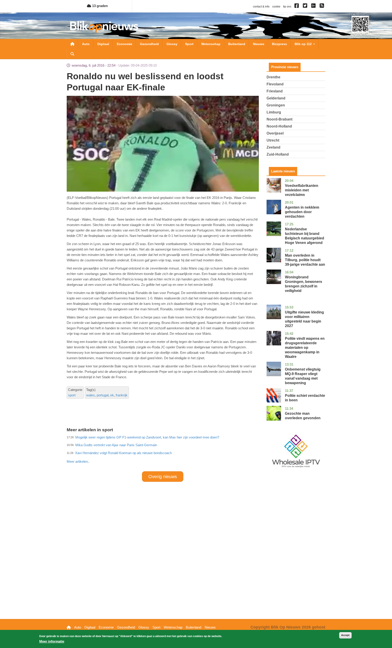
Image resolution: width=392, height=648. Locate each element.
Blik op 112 (304, 44)
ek (112, 395)
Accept (345, 635)
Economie (124, 44)
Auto (86, 44)
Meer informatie (51, 641)
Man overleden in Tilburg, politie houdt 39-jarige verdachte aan (305, 259)
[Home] (104, 27)
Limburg (274, 112)
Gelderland (276, 98)
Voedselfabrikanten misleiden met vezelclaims (301, 190)
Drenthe (273, 77)
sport (72, 395)
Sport (189, 44)
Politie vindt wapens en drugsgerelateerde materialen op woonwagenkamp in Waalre (305, 348)
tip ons (287, 6)
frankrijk (121, 395)
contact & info (261, 6)
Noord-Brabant (279, 119)
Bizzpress (279, 44)
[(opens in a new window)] (297, 6)
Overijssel (275, 133)
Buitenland (236, 44)
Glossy (172, 44)
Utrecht (273, 140)
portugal (102, 395)
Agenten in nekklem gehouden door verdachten (302, 211)
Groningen (276, 105)
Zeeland (273, 147)
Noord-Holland (279, 126)
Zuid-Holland (278, 154)
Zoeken (72, 54)
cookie (276, 6)
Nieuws (258, 44)
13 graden (99, 6)
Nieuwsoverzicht (72, 44)
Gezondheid (149, 44)
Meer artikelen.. (78, 461)
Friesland (275, 91)
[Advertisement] (162, 451)
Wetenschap (210, 44)
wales (90, 395)
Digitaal (103, 44)
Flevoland (275, 84)
